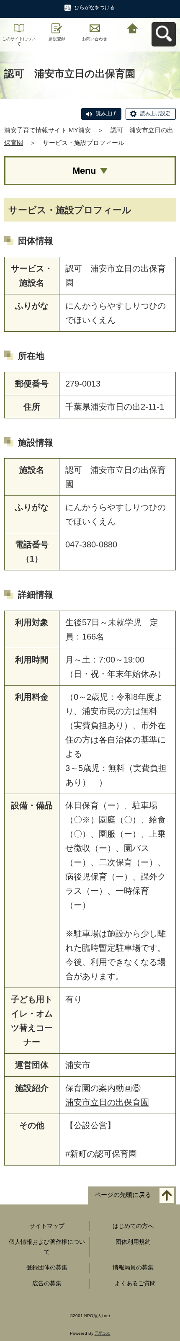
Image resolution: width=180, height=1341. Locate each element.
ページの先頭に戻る (123, 1195)
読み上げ (106, 113)
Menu (84, 170)
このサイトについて (19, 41)
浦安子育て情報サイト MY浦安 (47, 130)
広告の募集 (47, 1283)
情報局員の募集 (133, 1267)
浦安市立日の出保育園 (107, 1102)
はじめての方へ (133, 1225)
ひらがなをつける (95, 7)
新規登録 (57, 38)
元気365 (103, 1333)
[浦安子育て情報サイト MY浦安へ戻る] (133, 27)
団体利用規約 (133, 1241)
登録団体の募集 (46, 1267)
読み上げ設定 (155, 113)
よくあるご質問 (135, 1283)
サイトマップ (46, 1225)
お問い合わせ (94, 38)
